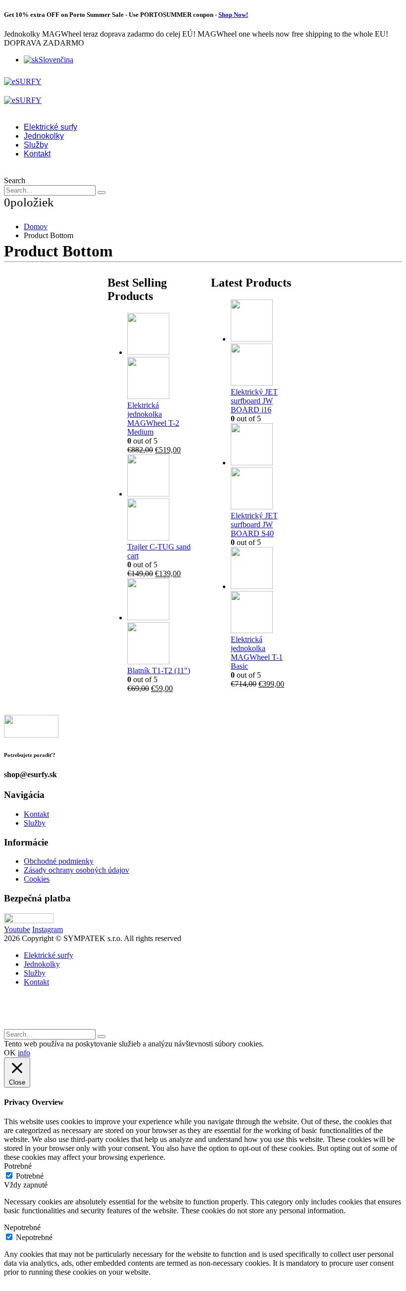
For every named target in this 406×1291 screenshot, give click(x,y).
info (24, 1052)
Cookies (37, 879)
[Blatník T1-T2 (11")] (161, 622)
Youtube (17, 929)
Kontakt (37, 153)
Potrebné (30, 1176)
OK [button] (10, 1052)
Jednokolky (44, 136)
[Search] (101, 192)
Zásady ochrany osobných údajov (76, 870)
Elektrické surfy (50, 127)
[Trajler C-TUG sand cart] (161, 498)
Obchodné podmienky (59, 861)
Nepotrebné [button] (22, 1227)
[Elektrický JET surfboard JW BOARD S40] (265, 467)
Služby (36, 145)
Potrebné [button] (18, 1166)
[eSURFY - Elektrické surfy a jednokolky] (23, 81)
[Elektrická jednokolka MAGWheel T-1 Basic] (265, 591)
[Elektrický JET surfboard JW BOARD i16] (265, 343)
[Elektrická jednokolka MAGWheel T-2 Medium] (161, 357)
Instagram (47, 929)
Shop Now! (233, 14)
